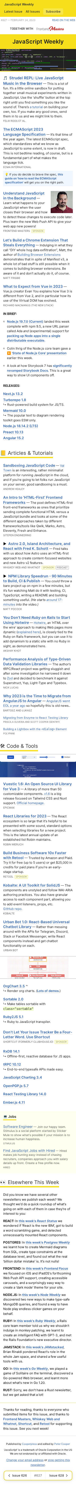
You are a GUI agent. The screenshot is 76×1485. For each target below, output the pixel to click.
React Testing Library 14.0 (24, 1094)
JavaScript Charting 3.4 (22, 1077)
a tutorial (36, 107)
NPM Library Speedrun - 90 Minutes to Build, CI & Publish (37, 578)
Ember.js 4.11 (14, 1102)
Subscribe (53, 11)
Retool (45, 1424)
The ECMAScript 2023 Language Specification (24, 131)
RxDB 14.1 (11, 1051)
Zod (10, 678)
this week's (38, 1221)
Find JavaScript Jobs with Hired (29, 1150)
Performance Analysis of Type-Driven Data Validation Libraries (37, 661)
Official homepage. (31, 803)
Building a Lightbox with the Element (35, 729)
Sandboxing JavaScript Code (29, 465)
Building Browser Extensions (39, 255)
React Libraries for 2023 (24, 816)
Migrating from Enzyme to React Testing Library (35, 717)
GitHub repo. (12, 909)
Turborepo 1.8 (14, 400)
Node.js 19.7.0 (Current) (25, 322)
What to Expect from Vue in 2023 (33, 286)
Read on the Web (63, 20)
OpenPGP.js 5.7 (16, 1086)
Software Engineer (18, 1126)
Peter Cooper (62, 1443)
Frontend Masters (17, 1419)
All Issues (33, 11)
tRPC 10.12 (12, 1064)
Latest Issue (13, 11)
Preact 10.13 (13, 432)
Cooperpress (29, 1443)
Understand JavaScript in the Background (24, 195)
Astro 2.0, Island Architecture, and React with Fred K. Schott (36, 546)
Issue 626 (19, 1475)
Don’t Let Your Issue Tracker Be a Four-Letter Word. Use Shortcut (37, 1034)
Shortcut (25, 1424)
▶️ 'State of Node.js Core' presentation (36, 353)
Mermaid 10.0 (14, 410)
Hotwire (40, 623)
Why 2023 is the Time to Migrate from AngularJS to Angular (37, 698)
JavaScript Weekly (19, 4)
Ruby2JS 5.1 (13, 1017)
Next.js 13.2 (13, 394)
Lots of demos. (48, 991)
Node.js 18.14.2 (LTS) (20, 426)
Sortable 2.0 (13, 999)
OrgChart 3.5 (14, 986)
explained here (29, 632)
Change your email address (24, 1460)
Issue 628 (56, 1475)
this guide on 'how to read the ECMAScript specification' (34, 178)
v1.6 (47, 794)
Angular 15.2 (13, 438)
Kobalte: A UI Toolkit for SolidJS (31, 885)
